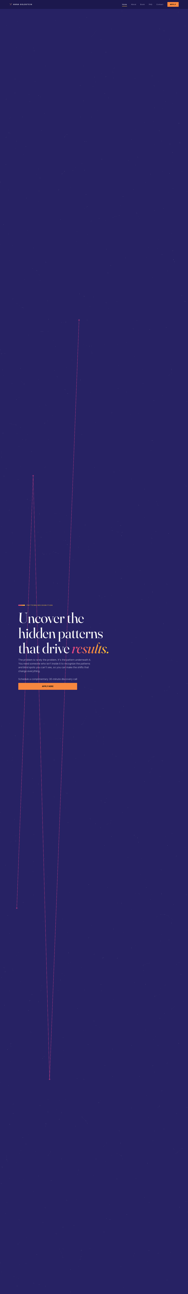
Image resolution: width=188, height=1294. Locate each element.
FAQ (150, 4)
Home (124, 4)
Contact (159, 4)
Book (142, 4)
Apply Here (47, 686)
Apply (173, 4)
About (133, 4)
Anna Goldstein (22, 4)
